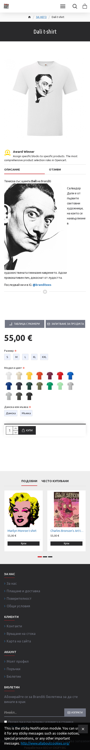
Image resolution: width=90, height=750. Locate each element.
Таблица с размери (27, 323)
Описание (12, 169)
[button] (40, 556)
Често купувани (55, 481)
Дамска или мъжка (16, 406)
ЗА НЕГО (41, 16)
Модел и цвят (13, 367)
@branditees (42, 285)
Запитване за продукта (67, 323)
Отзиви (55, 169)
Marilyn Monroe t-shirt (22, 530)
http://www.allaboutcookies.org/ (45, 743)
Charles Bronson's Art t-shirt (67, 530)
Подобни (29, 481)
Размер (9, 350)
